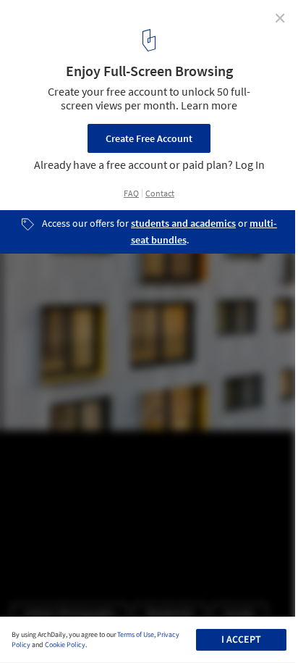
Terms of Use (135, 635)
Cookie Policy (65, 645)
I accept (241, 640)
